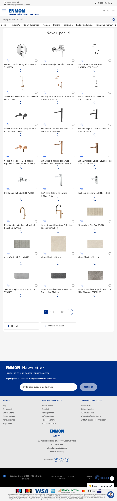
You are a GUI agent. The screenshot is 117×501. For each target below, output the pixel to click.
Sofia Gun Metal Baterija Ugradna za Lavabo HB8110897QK (20, 130)
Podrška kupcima (49, 423)
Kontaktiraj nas (9, 420)
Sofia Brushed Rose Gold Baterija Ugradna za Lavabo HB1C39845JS (19, 162)
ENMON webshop (57, 451)
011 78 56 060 (57, 444)
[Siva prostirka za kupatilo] (95, 276)
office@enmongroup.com (57, 448)
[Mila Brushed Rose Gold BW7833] (22, 211)
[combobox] (55, 19)
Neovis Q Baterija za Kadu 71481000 (57, 64)
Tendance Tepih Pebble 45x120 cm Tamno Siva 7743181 (56, 290)
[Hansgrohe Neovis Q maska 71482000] (22, 51)
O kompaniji (7, 409)
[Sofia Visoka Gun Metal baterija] (58, 115)
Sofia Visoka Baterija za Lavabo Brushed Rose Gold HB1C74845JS (56, 162)
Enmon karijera (9, 416)
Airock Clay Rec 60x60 (51, 257)
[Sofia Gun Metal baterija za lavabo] (95, 115)
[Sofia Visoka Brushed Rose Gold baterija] (58, 147)
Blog (4, 406)
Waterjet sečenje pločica (91, 416)
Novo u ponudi (47, 406)
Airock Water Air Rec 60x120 (16, 257)
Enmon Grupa (8, 413)
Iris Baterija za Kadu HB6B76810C (19, 193)
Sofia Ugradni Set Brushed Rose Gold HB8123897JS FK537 (57, 97)
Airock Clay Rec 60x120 (88, 257)
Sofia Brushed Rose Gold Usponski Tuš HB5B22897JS (21, 97)
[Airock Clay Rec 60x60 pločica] (58, 243)
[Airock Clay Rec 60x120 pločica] (95, 243)
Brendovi (45, 409)
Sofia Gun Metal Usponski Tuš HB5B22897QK (91, 97)
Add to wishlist (36, 60)
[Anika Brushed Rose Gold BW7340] (58, 211)
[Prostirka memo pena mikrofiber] (58, 276)
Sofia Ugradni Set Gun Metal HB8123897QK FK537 (90, 65)
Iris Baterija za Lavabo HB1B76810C (94, 193)
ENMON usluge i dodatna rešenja (94, 420)
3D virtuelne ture (87, 413)
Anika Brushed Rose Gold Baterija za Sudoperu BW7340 (57, 226)
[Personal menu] (104, 10)
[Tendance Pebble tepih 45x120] (22, 276)
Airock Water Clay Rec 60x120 (91, 225)
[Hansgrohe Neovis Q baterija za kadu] (58, 51)
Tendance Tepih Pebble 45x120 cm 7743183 (19, 290)
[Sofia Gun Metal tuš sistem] (95, 51)
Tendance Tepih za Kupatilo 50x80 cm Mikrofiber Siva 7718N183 (94, 290)
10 (62, 312)
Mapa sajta (7, 423)
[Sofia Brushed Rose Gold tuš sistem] (22, 83)
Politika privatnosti (48, 378)
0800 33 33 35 (13, 2)
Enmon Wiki (85, 406)
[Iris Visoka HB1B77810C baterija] (58, 179)
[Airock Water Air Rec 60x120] (22, 243)
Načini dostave (48, 416)
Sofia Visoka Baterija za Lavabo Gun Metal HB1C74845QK (57, 130)
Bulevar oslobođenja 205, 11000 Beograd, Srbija (57, 441)
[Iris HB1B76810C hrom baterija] (95, 179)
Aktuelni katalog (87, 409)
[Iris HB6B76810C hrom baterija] (22, 179)
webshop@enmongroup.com (18, 5)
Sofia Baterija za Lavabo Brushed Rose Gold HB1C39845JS (95, 162)
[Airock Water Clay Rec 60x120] (95, 211)
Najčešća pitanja (48, 420)
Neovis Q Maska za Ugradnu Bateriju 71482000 (20, 65)
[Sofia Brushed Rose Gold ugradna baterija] (22, 147)
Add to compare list (8, 60)
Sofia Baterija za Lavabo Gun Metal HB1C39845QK (93, 130)
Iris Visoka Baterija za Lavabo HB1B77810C (54, 194)
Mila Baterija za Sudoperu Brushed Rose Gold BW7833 (19, 226)
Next (70, 312)
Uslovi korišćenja (58, 476)
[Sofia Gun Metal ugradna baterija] (22, 115)
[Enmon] (13, 368)
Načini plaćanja (48, 413)
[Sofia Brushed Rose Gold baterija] (95, 147)
